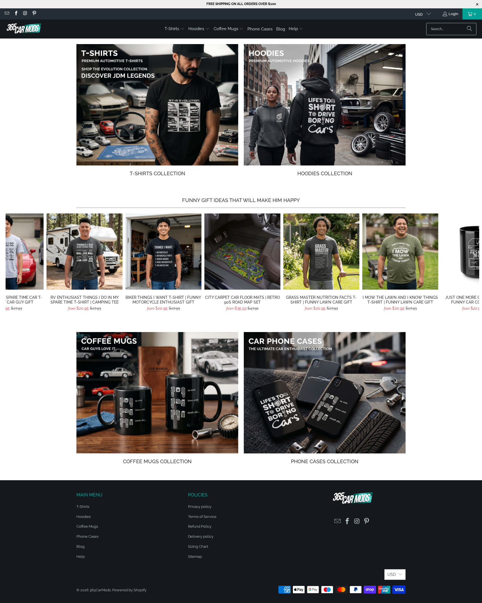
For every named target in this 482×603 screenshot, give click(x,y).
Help (80, 556)
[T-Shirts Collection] (157, 104)
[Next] (467, 264)
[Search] (469, 29)
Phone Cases (87, 536)
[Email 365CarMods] (6, 14)
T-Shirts (82, 506)
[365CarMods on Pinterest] (33, 14)
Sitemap (195, 556)
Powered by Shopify (129, 590)
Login (453, 14)
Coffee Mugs (87, 526)
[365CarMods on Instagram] (24, 14)
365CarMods (100, 590)
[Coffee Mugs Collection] (157, 392)
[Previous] (17, 264)
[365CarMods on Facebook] (15, 14)
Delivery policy (200, 536)
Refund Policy (199, 526)
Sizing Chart (198, 546)
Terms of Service (202, 517)
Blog (80, 546)
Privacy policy (199, 506)
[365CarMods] (24, 29)
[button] (175, 29)
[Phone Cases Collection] (325, 392)
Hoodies (83, 517)
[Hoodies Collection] (325, 104)
